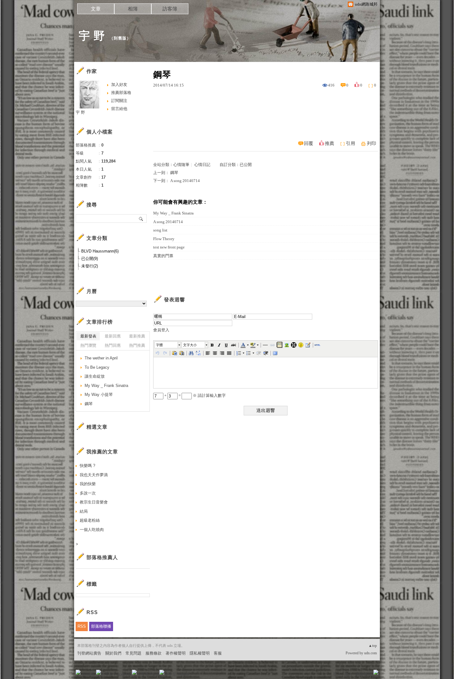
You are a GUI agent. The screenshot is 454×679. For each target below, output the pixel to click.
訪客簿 (169, 8)
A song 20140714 (185, 180)
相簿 (133, 8)
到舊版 (120, 38)
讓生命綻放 (95, 376)
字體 (159, 345)
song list (160, 230)
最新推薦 (137, 336)
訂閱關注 (119, 100)
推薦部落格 (121, 92)
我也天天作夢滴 (94, 475)
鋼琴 (174, 172)
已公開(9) (89, 258)
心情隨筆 (181, 164)
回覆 (308, 143)
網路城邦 (363, 674)
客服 (218, 653)
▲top (372, 645)
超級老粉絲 (90, 520)
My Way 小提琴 (99, 394)
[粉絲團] (78, 672)
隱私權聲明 (200, 653)
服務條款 (153, 653)
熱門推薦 (137, 345)
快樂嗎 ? (87, 465)
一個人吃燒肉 (92, 529)
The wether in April (101, 358)
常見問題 (133, 653)
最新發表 (88, 336)
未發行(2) (89, 266)
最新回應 (113, 336)
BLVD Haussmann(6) (100, 251)
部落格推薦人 (102, 557)
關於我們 (113, 653)
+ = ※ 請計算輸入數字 (194, 395)
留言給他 (119, 108)
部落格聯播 (101, 626)
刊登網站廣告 (89, 653)
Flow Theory (163, 238)
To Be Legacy (97, 367)
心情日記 (202, 164)
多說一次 (88, 493)
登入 (337, 674)
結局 (84, 511)
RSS (82, 626)
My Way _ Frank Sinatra (173, 213)
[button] (168, 345)
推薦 (329, 143)
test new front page (169, 247)
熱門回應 (113, 345)
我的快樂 (88, 484)
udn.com (370, 653)
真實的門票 (163, 255)
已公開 (246, 164)
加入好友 (119, 84)
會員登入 (161, 330)
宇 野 (92, 35)
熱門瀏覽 (88, 345)
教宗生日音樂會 (94, 502)
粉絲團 (88, 674)
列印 (371, 143)
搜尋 (141, 218)
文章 (96, 8)
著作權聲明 (176, 653)
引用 (350, 143)
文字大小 (190, 345)
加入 (348, 674)
